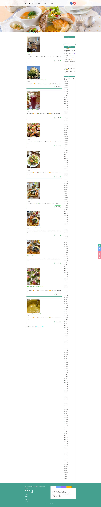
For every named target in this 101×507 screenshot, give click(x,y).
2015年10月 (66, 313)
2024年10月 (66, 124)
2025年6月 (66, 109)
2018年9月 (66, 268)
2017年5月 (66, 299)
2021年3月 (66, 209)
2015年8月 (66, 317)
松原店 (99, 246)
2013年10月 (66, 360)
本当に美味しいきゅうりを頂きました (69, 69)
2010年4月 (66, 443)
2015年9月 (66, 315)
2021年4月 (66, 207)
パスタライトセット (67, 59)
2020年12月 (66, 215)
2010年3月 (66, 445)
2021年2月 (66, 211)
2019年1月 (66, 260)
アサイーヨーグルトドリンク (69, 53)
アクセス (45, 3)
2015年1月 (66, 331)
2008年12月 (66, 474)
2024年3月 (66, 138)
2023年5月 (66, 158)
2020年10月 (66, 219)
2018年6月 (66, 274)
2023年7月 (66, 154)
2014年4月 (66, 348)
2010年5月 (66, 441)
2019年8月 (66, 246)
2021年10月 (66, 195)
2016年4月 (66, 301)
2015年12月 (66, 309)
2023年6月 (66, 156)
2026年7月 (66, 83)
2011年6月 (66, 415)
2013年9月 (66, 362)
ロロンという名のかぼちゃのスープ (69, 72)
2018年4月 (66, 278)
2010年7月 (66, 437)
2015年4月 (66, 325)
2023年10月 (66, 148)
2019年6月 (66, 250)
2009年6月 (66, 462)
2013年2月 (66, 376)
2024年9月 (66, 126)
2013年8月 (66, 364)
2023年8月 (66, 152)
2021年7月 (66, 201)
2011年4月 (66, 419)
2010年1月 (66, 449)
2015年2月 (66, 329)
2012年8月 (66, 388)
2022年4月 (66, 183)
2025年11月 (66, 99)
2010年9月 (66, 433)
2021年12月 (66, 191)
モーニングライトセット (68, 57)
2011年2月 (66, 423)
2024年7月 (66, 130)
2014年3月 (66, 350)
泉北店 (39, 3)
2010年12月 (66, 427)
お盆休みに (66, 48)
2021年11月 (66, 193)
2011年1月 (66, 425)
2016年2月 (66, 305)
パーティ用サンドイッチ (68, 55)
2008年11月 (66, 476)
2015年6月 (66, 321)
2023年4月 (66, 160)
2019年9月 (66, 244)
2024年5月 (66, 134)
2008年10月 (66, 478)
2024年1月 (66, 142)
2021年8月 (66, 199)
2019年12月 (66, 238)
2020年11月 (66, 217)
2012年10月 (66, 384)
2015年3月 (66, 327)
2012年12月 (66, 380)
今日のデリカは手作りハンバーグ (69, 66)
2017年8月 (66, 293)
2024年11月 (66, 122)
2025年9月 (66, 103)
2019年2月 (66, 258)
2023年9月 (66, 150)
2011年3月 (66, 421)
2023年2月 (66, 164)
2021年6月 (66, 203)
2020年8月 (66, 223)
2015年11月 (66, 311)
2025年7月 (66, 107)
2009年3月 (66, 468)
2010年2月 (66, 447)
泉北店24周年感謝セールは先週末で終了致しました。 (69, 51)
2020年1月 (66, 236)
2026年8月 (66, 81)
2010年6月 (66, 439)
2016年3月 (66, 303)
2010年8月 (66, 435)
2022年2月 (66, 187)
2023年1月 (66, 166)
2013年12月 (66, 356)
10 (36, 326)
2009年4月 (66, 466)
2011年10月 (66, 407)
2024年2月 (66, 140)
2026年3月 (66, 91)
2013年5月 (66, 370)
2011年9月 (66, 409)
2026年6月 (66, 85)
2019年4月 (66, 254)
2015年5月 (66, 323)
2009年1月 (66, 472)
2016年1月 (66, 307)
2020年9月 (66, 221)
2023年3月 (66, 162)
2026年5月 (66, 87)
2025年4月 (66, 113)
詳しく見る (58, 60)
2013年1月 (66, 378)
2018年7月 (66, 272)
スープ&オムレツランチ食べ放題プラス (69, 62)
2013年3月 (66, 374)
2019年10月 (66, 242)
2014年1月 (66, 354)
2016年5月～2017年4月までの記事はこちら (69, 79)
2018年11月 (66, 264)
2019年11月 (66, 240)
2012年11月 (66, 382)
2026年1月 (66, 95)
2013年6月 (66, 368)
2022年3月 (66, 185)
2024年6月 (66, 132)
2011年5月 (66, 417)
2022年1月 (66, 189)
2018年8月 (66, 270)
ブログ (52, 3)
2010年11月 (66, 429)
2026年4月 (66, 89)
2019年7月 (66, 248)
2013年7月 (66, 366)
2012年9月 (66, 386)
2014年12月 (66, 333)
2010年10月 (66, 431)
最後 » (43, 326)
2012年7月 (66, 390)
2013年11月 (66, 358)
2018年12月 (66, 262)
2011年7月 (66, 413)
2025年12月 (66, 97)
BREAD (99, 255)
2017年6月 (66, 297)
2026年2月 (66, 93)
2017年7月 (66, 295)
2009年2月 (66, 470)
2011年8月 (66, 411)
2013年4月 (66, 372)
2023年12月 (66, 144)
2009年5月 (66, 464)
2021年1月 (66, 213)
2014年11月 (66, 335)
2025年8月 (66, 105)
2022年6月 (66, 179)
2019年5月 (66, 252)
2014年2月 (66, 352)
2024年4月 (66, 136)
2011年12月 (66, 403)
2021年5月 (66, 205)
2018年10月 (66, 266)
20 (37, 326)
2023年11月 (66, 146)
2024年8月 (66, 128)
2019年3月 (66, 256)
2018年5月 (66, 276)
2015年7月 (66, 319)
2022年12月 (66, 168)
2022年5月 (66, 181)
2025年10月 (66, 101)
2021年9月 (66, 197)
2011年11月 (66, 405)
